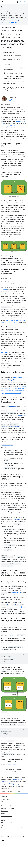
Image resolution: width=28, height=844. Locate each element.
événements (17, 635)
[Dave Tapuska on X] (9, 100)
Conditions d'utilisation (6, 836)
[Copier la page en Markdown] (8, 47)
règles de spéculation (7, 126)
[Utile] (19, 30)
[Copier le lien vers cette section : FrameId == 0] (12, 278)
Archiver (3, 813)
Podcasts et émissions (6, 816)
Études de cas (4, 811)
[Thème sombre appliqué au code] (23, 654)
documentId (4, 352)
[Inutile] (21, 30)
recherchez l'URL (16, 593)
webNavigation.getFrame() (14, 607)
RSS (2, 830)
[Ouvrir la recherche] (14, 2)
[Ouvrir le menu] (2, 2)
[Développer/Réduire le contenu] (13, 53)
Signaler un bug (5, 799)
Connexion (23, 2)
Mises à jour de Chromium (7, 808)
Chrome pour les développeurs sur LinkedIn (11, 827)
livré (3, 123)
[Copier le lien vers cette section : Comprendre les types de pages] (8, 146)
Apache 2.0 (11, 783)
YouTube (3, 825)
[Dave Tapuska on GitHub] (11, 100)
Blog (2, 7)
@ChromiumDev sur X (6, 822)
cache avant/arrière (20, 121)
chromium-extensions (12, 764)
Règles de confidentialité (20, 836)
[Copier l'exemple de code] (25, 654)
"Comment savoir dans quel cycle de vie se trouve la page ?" (13, 389)
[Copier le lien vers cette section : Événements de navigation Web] (2, 374)
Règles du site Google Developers (16, 784)
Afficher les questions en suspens (9, 801)
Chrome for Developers (6, 27)
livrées (16, 126)
